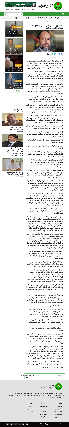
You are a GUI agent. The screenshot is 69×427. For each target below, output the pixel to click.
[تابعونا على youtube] (7, 424)
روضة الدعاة (44, 403)
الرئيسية (61, 22)
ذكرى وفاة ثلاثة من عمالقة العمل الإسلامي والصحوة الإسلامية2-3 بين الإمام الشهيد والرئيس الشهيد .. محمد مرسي (14, 151)
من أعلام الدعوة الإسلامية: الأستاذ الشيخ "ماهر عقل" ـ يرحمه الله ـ (14, 174)
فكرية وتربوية (28, 409)
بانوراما (30, 406)
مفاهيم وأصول (44, 406)
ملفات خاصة (44, 411)
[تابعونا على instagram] (15, 424)
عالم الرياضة (44, 417)
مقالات (47, 22)
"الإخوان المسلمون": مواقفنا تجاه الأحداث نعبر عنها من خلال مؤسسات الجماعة (45, 18)
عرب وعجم (45, 400)
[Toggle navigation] (63, 14)
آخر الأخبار (60, 406)
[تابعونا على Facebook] (19, 424)
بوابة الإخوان (59, 403)
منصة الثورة (29, 400)
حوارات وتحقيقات (58, 411)
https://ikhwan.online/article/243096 (32, 375)
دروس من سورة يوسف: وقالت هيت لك (15, 109)
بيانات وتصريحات (28, 403)
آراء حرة (46, 409)
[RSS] (27, 424)
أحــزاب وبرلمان (59, 409)
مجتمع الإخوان (59, 417)
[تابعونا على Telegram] (23, 424)
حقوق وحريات (59, 414)
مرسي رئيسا (54, 22)
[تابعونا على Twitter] (11, 424)
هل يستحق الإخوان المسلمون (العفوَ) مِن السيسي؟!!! (16, 129)
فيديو (30, 411)
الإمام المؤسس (43, 414)
